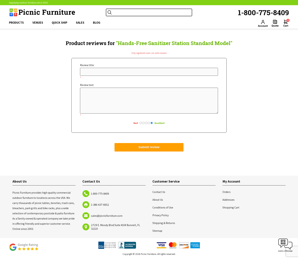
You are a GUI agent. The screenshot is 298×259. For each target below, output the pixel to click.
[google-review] (23, 249)
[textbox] (152, 12)
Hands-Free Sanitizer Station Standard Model (174, 43)
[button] (285, 252)
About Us (157, 200)
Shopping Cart (230, 207)
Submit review (149, 147)
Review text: (87, 85)
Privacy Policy (160, 215)
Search (109, 12)
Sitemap (157, 231)
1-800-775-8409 (263, 12)
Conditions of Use (162, 207)
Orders (226, 192)
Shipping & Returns (163, 223)
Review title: (87, 65)
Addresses (228, 200)
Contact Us (158, 192)
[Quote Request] (275, 23)
